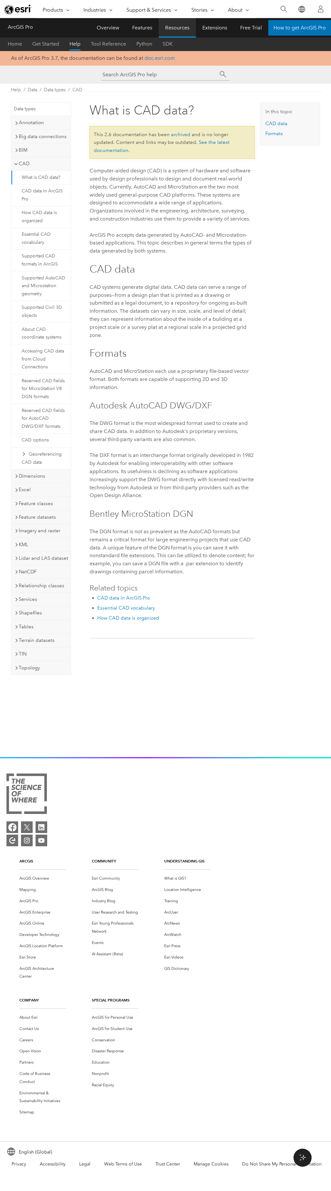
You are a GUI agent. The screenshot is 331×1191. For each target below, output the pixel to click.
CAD (77, 89)
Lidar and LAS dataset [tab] (43, 558)
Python (144, 44)
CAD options (35, 440)
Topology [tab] (29, 668)
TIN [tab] (23, 654)
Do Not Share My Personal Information (282, 1164)
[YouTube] (41, 840)
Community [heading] (104, 861)
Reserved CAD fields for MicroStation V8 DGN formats (43, 389)
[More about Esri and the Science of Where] (26, 795)
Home (15, 44)
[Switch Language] (301, 9)
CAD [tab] (24, 164)
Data (32, 89)
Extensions (214, 28)
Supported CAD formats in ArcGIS (40, 260)
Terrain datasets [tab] (37, 640)
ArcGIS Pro (20, 27)
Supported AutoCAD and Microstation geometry (43, 286)
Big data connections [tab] (43, 136)
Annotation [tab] (31, 122)
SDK (168, 44)
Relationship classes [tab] (41, 586)
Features (142, 28)
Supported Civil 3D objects (42, 311)
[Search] (284, 9)
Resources (177, 28)
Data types (55, 89)
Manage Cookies (211, 1164)
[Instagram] (27, 840)
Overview (108, 28)
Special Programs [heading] (111, 1000)
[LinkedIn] (41, 827)
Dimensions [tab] (32, 476)
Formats (274, 133)
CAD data (276, 123)
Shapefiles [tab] (30, 613)
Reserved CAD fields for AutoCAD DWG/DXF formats (43, 418)
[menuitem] (42, 878)
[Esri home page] (18, 9)
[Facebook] (12, 827)
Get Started (45, 44)
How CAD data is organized (39, 216)
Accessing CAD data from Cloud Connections (43, 359)
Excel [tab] (25, 490)
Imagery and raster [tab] (39, 531)
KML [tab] (23, 544)
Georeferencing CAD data (42, 458)
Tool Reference (108, 44)
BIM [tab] (23, 150)
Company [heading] (29, 1000)
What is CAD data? (41, 177)
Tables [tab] (26, 627)
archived (180, 134)
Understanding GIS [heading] (184, 861)
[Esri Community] (12, 840)
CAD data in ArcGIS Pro (42, 195)
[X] (27, 827)
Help (74, 44)
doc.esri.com (159, 58)
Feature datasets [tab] (37, 517)
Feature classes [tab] (36, 503)
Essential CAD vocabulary (36, 238)
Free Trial (251, 28)
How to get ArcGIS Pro (299, 28)
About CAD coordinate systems (41, 333)
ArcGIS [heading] (26, 861)
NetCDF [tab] (28, 572)
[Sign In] (320, 9)
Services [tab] (28, 599)
